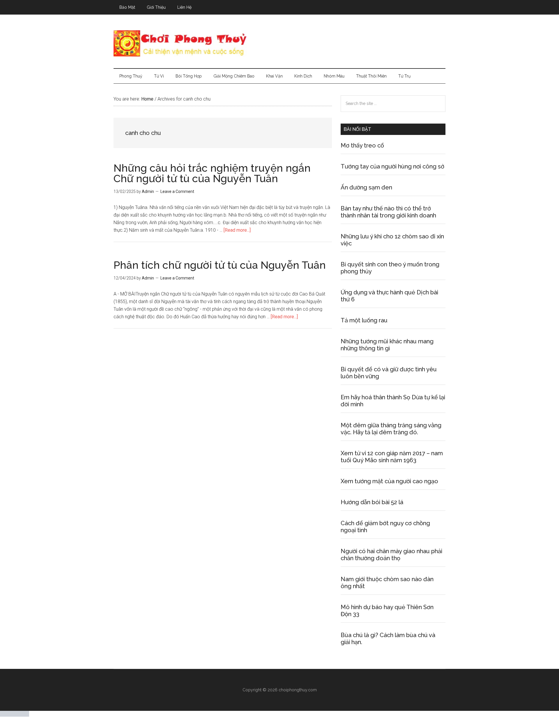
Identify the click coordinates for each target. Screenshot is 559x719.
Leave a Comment (177, 191)
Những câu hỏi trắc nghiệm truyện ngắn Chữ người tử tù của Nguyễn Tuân (212, 173)
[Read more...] (237, 230)
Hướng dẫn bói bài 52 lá (372, 502)
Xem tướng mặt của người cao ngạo (389, 481)
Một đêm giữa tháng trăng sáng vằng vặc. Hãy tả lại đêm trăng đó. (391, 429)
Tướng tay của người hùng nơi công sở (392, 166)
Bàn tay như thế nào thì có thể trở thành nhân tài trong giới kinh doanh (388, 212)
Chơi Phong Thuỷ (279, 43)
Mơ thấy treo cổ (362, 145)
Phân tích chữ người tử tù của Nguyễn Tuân (220, 265)
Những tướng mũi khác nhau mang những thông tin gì (387, 345)
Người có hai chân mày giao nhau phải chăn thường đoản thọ (391, 555)
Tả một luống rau (364, 320)
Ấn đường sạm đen (366, 187)
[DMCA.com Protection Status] (14, 715)
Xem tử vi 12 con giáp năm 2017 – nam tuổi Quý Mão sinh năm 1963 (392, 457)
